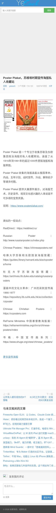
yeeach (12, 86)
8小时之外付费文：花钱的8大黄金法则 (41, 398)
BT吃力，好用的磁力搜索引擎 (17, 423)
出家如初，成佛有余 (28, 3)
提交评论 (47, 497)
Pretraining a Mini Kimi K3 (15, 460)
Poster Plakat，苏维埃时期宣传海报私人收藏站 (27, 80)
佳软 (5, 86)
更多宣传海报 (10, 357)
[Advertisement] (28, 43)
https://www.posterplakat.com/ (27, 205)
